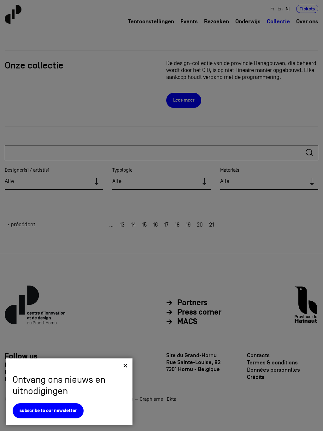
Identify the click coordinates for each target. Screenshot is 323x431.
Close (125, 365)
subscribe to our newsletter (48, 411)
